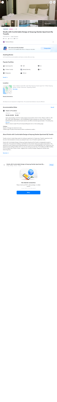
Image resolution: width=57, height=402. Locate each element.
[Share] (54, 2)
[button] (7, 89)
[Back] (2, 2)
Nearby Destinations (8, 96)
